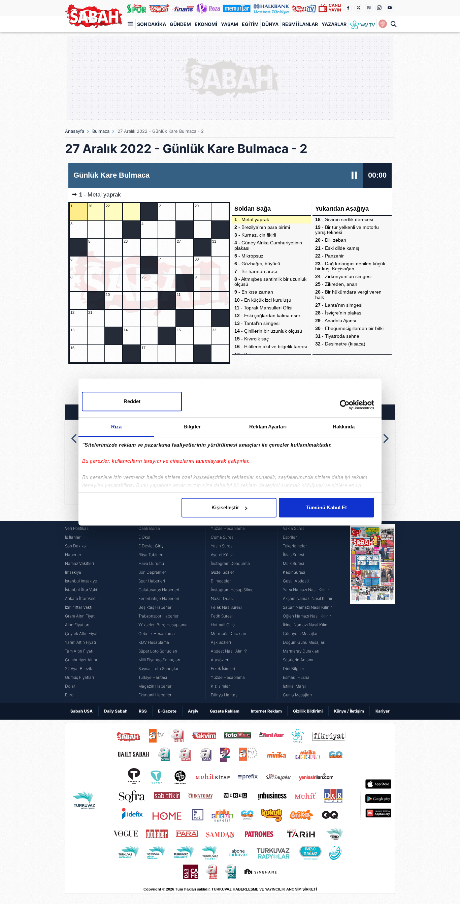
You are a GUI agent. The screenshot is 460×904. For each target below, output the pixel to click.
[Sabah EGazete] (372, 611)
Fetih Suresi (222, 616)
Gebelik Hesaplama (156, 633)
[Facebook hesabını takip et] (348, 8)
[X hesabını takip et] (358, 8)
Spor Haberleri (151, 580)
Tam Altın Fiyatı (79, 651)
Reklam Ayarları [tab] (268, 426)
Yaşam (229, 24)
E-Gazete (167, 711)
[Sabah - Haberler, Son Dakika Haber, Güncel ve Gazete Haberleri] (93, 16)
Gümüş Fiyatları (79, 677)
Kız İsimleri (221, 686)
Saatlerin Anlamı (298, 659)
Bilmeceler (221, 580)
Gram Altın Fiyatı (80, 616)
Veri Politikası (77, 528)
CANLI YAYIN (335, 7)
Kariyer (382, 711)
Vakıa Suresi (294, 528)
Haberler (73, 554)
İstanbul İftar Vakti (81, 589)
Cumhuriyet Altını (81, 659)
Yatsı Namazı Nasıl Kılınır (306, 589)
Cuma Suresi (222, 537)
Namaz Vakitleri (79, 563)
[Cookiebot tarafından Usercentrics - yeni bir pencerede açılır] (344, 405)
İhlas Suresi (293, 554)
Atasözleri (220, 659)
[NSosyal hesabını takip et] (369, 8)
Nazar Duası (222, 598)
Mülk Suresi (293, 563)
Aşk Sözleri (221, 642)
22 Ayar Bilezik (78, 668)
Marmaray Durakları (301, 651)
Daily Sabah (115, 711)
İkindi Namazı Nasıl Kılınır (306, 624)
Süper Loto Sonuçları (157, 651)
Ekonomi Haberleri (155, 694)
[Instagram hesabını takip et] (379, 8)
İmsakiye (73, 572)
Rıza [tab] (116, 426)
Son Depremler (152, 572)
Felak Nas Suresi (226, 607)
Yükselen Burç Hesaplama (163, 624)
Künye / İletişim (349, 711)
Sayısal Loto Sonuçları (158, 668)
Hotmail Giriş (223, 624)
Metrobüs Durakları (228, 633)
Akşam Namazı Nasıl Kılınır (307, 598)
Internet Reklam (266, 711)
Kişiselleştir (225, 507)
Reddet (132, 401)
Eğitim (250, 24)
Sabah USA (81, 711)
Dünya (270, 24)
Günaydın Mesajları (301, 633)
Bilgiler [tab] (192, 426)
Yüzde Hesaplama (228, 528)
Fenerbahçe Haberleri (158, 598)
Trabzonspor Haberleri (158, 616)
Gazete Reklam (224, 711)
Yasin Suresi (222, 545)
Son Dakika (151, 24)
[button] (74, 438)
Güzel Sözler (222, 572)
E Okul (144, 537)
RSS (143, 711)
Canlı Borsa (149, 528)
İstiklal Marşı (294, 686)
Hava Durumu (151, 563)
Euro (69, 694)
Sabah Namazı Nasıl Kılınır (307, 607)
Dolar (70, 686)
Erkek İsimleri (223, 668)
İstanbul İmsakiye (81, 580)
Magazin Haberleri (155, 686)
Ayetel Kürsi (222, 554)
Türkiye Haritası (152, 677)
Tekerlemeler (295, 545)
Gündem (180, 24)
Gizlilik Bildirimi (308, 711)
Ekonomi (206, 24)
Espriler (290, 537)
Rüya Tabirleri (150, 554)
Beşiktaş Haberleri (155, 607)
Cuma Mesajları (297, 694)
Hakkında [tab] (344, 426)
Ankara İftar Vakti (81, 598)
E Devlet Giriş (150, 545)
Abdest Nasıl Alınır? (229, 651)
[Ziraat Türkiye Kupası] (382, 24)
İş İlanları (73, 537)
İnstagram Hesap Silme (232, 589)
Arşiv (193, 711)
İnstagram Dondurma (230, 563)
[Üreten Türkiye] (271, 8)
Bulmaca (100, 131)
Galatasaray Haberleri (158, 589)
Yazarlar (334, 24)
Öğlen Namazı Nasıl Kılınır (307, 616)
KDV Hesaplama (153, 642)
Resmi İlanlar (300, 24)
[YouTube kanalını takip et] (390, 8)
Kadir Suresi (294, 572)
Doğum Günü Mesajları (304, 642)
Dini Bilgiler (293, 668)
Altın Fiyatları (77, 624)
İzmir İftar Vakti (78, 607)
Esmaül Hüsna (296, 677)
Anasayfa (74, 131)
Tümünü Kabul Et (326, 507)
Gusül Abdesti (296, 580)
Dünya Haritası (224, 694)
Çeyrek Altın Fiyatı (82, 633)
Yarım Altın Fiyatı (80, 642)
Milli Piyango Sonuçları (159, 659)
